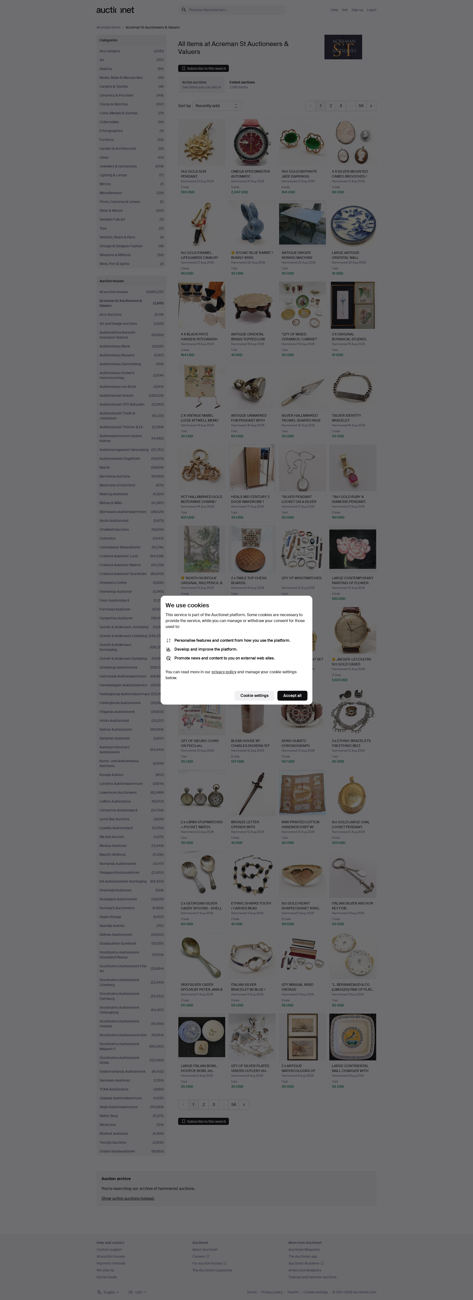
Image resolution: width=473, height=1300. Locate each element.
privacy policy (224, 672)
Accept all (292, 695)
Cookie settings (254, 695)
